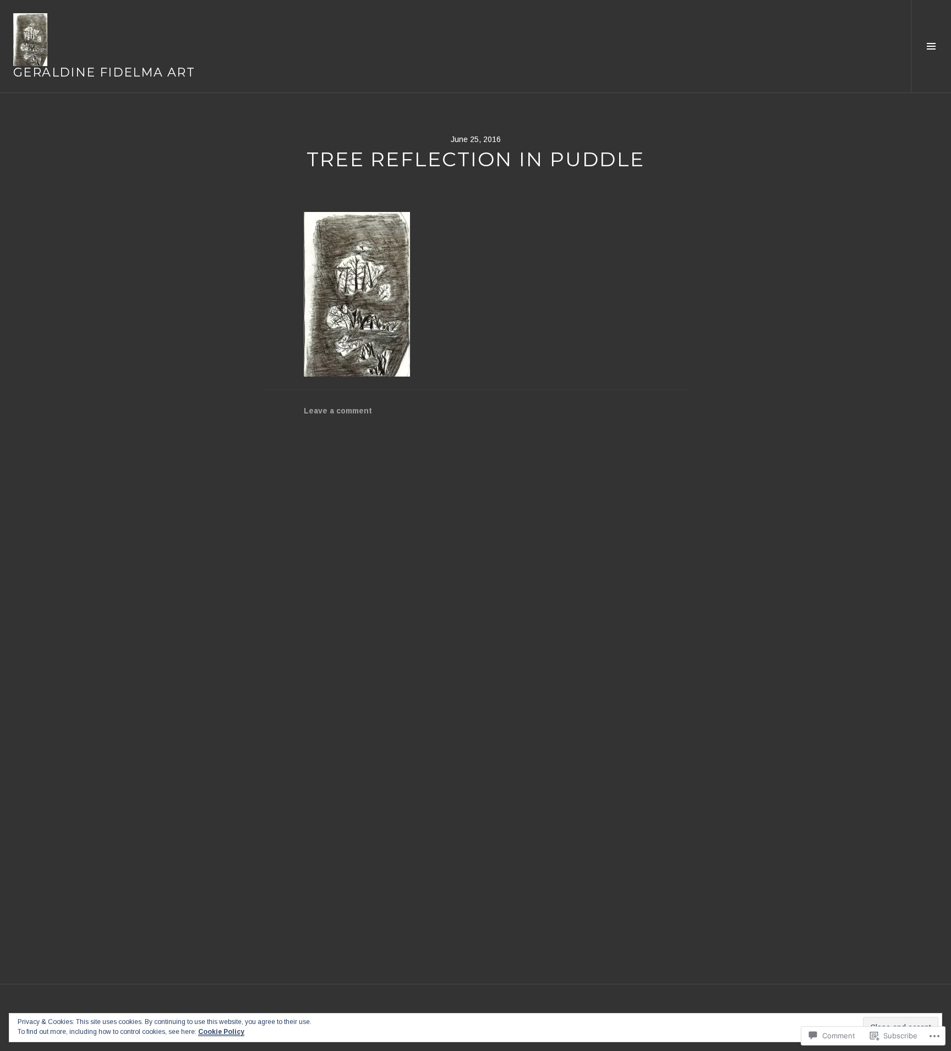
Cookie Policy (221, 1032)
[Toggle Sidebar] (931, 46)
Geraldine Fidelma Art (104, 72)
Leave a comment (338, 410)
